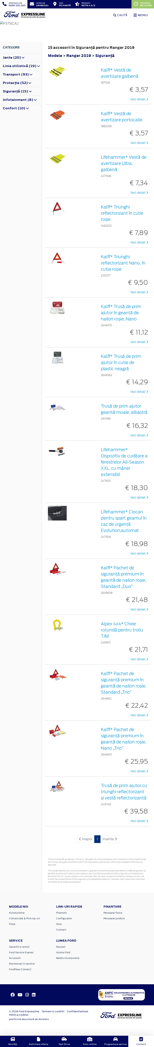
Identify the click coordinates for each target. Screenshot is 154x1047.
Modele (55, 55)
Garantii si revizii (19, 947)
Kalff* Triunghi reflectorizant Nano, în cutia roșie (123, 263)
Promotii (61, 913)
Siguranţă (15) (16, 91)
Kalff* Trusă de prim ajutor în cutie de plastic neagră (121, 362)
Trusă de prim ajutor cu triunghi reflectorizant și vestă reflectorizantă (124, 791)
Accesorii (15, 958)
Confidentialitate (77, 1011)
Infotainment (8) (18, 99)
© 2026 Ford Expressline (24, 1011)
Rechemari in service (22, 963)
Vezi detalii (138, 99)
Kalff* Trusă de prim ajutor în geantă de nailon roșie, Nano (121, 312)
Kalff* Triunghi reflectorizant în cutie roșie (122, 213)
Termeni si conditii (53, 1011)
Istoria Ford (63, 952)
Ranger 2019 (78, 55)
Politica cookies (18, 1015)
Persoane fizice (112, 913)
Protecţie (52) (16, 83)
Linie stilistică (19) (20, 66)
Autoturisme (17, 913)
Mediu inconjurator (67, 958)
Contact (61, 929)
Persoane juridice (114, 918)
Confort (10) (14, 108)
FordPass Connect (20, 969)
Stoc (59, 924)
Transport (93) (16, 74)
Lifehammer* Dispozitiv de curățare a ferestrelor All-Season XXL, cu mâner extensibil (124, 462)
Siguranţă (105, 55)
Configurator (64, 918)
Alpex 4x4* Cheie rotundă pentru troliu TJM (122, 630)
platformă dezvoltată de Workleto (29, 1019)
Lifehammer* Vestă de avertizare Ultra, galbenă (123, 163)
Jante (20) (12, 57)
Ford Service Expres (21, 952)
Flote (12, 924)
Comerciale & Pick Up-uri (24, 918)
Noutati (61, 947)
